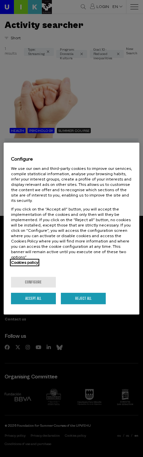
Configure (33, 281)
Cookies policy (24, 262)
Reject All (83, 298)
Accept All (33, 298)
